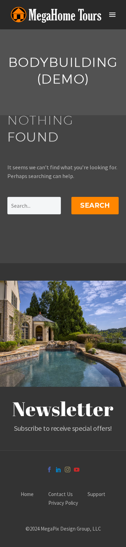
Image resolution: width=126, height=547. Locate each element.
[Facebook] (49, 469)
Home (27, 494)
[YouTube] (76, 469)
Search (95, 205)
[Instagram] (67, 469)
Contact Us (60, 494)
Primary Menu (112, 14)
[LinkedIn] (58, 469)
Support (96, 494)
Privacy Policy (63, 503)
